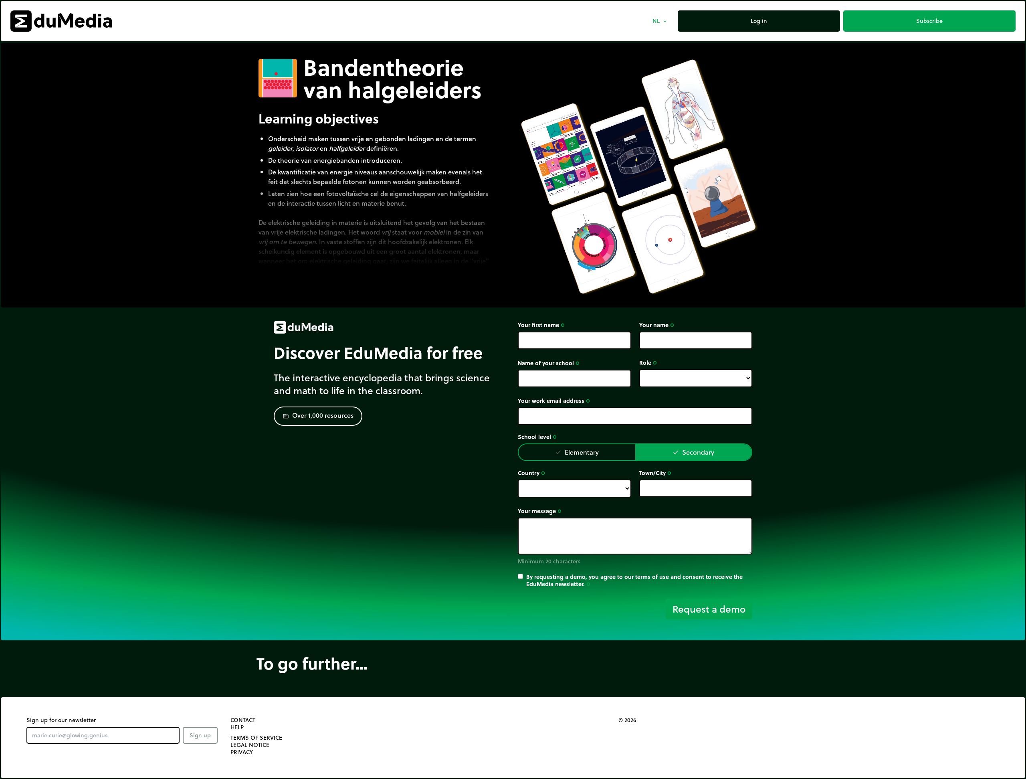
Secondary (693, 452)
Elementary (577, 452)
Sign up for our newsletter (61, 720)
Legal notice (249, 745)
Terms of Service (256, 738)
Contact (242, 720)
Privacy (241, 752)
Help (237, 727)
